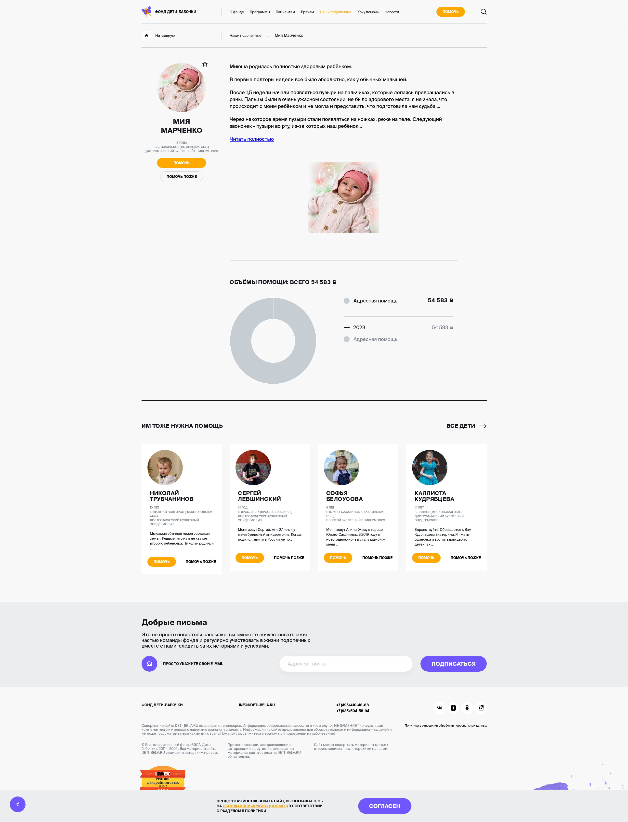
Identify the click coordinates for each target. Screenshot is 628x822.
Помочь (451, 12)
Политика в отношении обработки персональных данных (446, 725)
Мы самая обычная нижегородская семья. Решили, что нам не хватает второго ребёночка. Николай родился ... (182, 541)
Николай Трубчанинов (172, 496)
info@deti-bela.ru (257, 705)
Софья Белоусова (344, 496)
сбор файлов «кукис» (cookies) (255, 806)
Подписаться (454, 664)
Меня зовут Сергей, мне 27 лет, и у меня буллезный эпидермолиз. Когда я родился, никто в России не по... (270, 534)
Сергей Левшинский (259, 496)
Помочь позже (182, 177)
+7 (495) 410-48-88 (352, 705)
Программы (260, 12)
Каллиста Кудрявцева (434, 496)
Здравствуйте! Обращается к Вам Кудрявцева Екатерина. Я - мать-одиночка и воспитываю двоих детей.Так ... (443, 537)
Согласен (384, 806)
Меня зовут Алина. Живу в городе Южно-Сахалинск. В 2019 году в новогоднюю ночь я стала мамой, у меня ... (355, 537)
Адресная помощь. (376, 300)
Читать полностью (252, 139)
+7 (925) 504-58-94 (352, 711)
